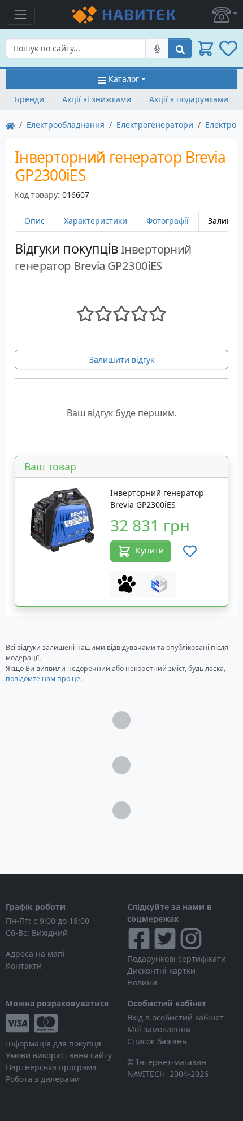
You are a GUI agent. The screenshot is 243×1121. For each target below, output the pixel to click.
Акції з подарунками (188, 99)
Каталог (124, 78)
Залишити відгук (121, 359)
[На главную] (10, 124)
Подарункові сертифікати (176, 958)
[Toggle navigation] (20, 15)
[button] (224, 15)
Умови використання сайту (59, 1055)
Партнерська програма (51, 1067)
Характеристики (95, 220)
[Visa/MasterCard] (61, 1023)
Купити (150, 550)
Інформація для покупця (53, 1043)
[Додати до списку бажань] (190, 551)
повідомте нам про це (43, 678)
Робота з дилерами (43, 1079)
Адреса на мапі (35, 953)
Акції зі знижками (96, 99)
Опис (34, 220)
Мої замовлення (158, 1029)
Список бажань (156, 1041)
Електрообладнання (66, 124)
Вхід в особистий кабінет (175, 1017)
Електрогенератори (154, 124)
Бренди (29, 99)
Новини (142, 982)
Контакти (24, 965)
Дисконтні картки (161, 970)
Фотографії (167, 220)
